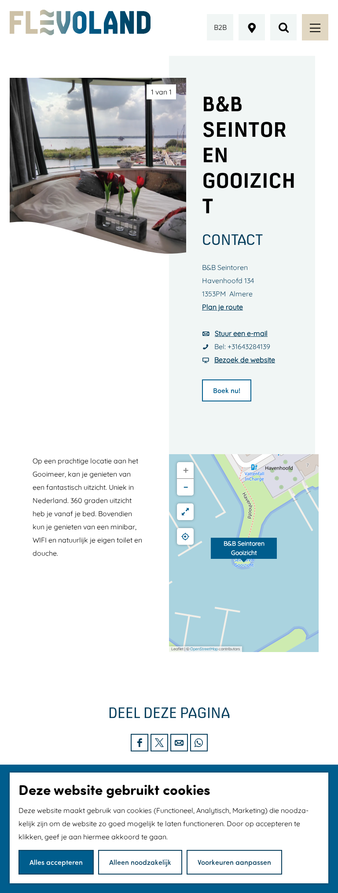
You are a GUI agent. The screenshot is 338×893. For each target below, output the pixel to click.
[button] (244, 553)
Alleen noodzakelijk (140, 862)
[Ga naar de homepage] (80, 22)
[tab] (161, 91)
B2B (220, 27)
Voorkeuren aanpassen (234, 862)
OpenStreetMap (204, 648)
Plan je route (222, 307)
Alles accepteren (56, 862)
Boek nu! (226, 390)
